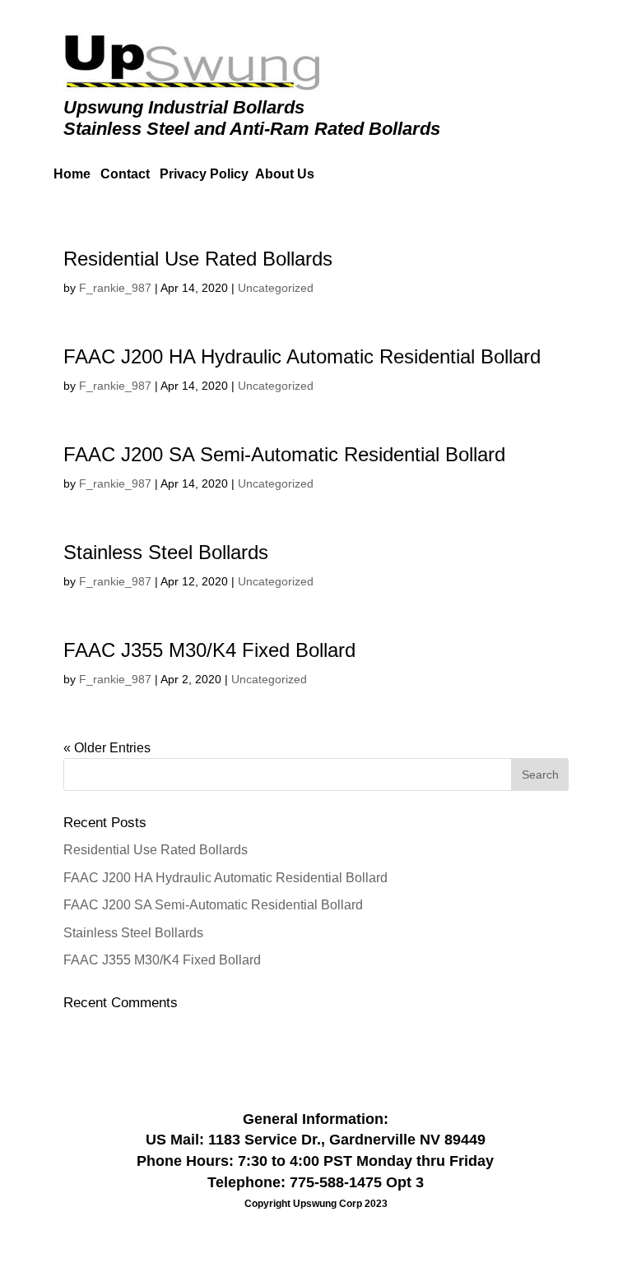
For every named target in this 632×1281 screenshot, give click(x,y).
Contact (130, 174)
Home (72, 174)
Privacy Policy (204, 174)
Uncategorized (276, 287)
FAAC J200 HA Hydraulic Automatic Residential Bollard (302, 356)
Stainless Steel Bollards (165, 552)
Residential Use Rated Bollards (197, 258)
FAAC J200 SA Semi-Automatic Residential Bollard (284, 454)
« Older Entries (107, 748)
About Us (284, 174)
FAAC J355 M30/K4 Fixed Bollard (209, 650)
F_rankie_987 (115, 287)
